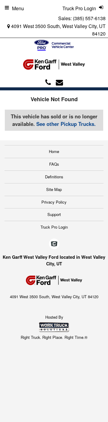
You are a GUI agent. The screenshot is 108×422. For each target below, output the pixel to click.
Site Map (54, 189)
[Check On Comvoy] (54, 244)
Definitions (54, 177)
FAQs (54, 164)
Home (54, 151)
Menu (18, 8)
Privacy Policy (54, 202)
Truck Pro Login (54, 227)
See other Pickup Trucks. (66, 123)
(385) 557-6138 (89, 18)
